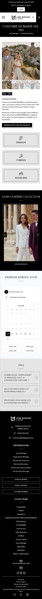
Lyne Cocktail (21, 539)
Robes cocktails (21, 485)
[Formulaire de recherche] (33, 17)
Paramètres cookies (21, 586)
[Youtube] (24, 573)
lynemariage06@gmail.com (23, 438)
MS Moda (21, 550)
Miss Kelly (21, 547)
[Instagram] (21, 573)
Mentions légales (21, 582)
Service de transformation (21, 468)
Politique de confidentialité (21, 584)
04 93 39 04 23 (22, 433)
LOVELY (21, 536)
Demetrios (21, 514)
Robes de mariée (21, 479)
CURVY (21, 510)
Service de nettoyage (21, 471)
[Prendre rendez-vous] (39, 17)
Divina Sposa (21, 521)
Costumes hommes (9, 99)
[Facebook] (18, 573)
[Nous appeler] (21, 594)
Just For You (21, 528)
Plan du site (21, 579)
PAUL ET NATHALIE (21, 554)
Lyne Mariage (21, 453)
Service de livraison (21, 464)
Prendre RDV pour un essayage (17, 125)
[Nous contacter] (14, 594)
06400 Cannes (22, 429)
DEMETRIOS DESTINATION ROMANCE (21, 518)
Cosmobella (21, 507)
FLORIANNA (21, 525)
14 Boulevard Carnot (23, 426)
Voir (21, 9)
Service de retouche (20, 460)
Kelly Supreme (21, 532)
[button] (37, 234)
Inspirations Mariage (21, 457)
